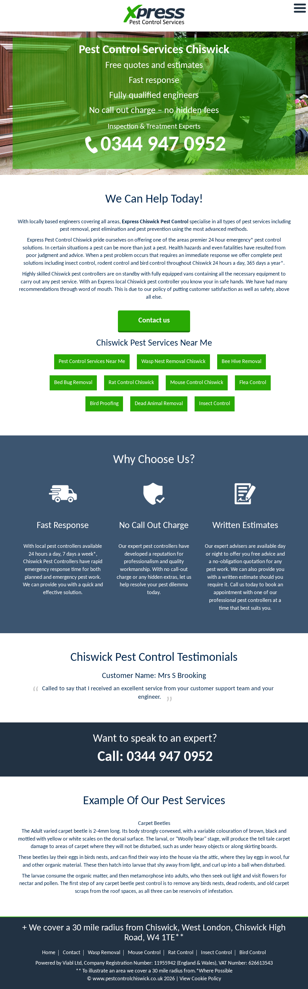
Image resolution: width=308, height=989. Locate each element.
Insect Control (216, 953)
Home (48, 953)
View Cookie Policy (200, 979)
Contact (71, 953)
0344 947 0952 (163, 145)
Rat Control (180, 953)
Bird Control (252, 953)
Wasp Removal (104, 953)
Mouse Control (144, 953)
